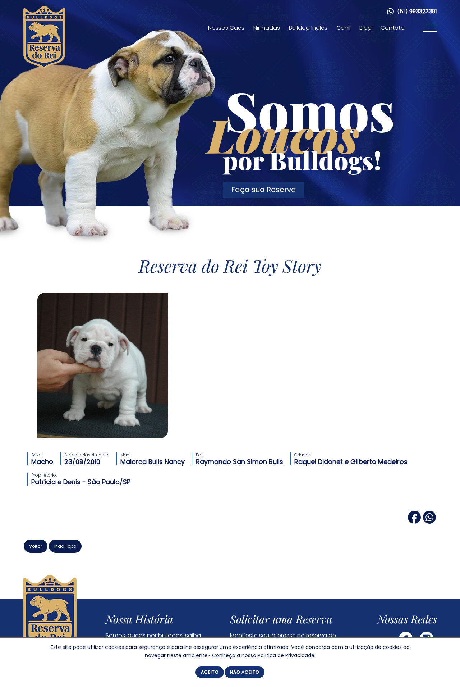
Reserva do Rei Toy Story (230, 265)
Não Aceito (244, 672)
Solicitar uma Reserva (281, 619)
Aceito (209, 672)
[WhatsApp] (429, 521)
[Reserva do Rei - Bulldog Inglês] (44, 68)
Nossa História (139, 619)
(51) (416, 11)
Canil (343, 28)
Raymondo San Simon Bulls (239, 461)
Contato (393, 28)
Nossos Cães (226, 28)
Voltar (35, 546)
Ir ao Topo (65, 546)
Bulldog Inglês (308, 28)
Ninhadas (266, 28)
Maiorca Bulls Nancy (152, 461)
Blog (365, 28)
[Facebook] (414, 521)
